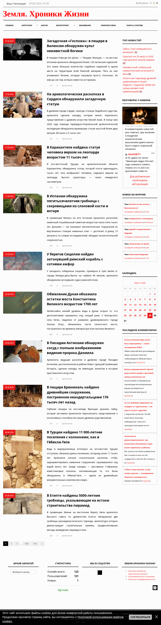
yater (147, 237)
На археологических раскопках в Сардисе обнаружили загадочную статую (76, 99)
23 (155, 310)
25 (130, 315)
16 (155, 304)
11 (130, 304)
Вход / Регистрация (16, 3)
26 (135, 315)
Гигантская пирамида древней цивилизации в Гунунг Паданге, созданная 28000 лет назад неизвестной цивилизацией (139, 85)
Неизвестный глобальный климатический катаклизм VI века (138, 70)
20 (140, 310)
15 (150, 304)
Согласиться (140, 617)
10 (125, 304)
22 (150, 310)
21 (145, 310)
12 (135, 304)
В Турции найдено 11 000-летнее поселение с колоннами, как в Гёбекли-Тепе (74, 437)
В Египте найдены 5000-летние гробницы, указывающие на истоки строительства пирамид (78, 500)
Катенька (149, 222)
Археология (67, 85)
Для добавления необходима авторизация (140, 180)
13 (140, 304)
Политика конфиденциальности (141, 579)
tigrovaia (127, 429)
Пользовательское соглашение (141, 576)
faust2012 (140, 362)
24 (125, 315)
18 (130, 310)
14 (145, 304)
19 (135, 310)
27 (140, 315)
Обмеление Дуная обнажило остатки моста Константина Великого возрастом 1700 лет (72, 299)
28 (145, 315)
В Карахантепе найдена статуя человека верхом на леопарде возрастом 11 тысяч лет (73, 152)
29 (150, 315)
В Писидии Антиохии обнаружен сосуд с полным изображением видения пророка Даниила (75, 348)
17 (125, 310)
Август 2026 (139, 282)
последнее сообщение (133, 212)
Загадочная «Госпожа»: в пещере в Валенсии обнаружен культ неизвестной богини (77, 46)
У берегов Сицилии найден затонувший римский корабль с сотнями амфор (75, 259)
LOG (147, 212)
